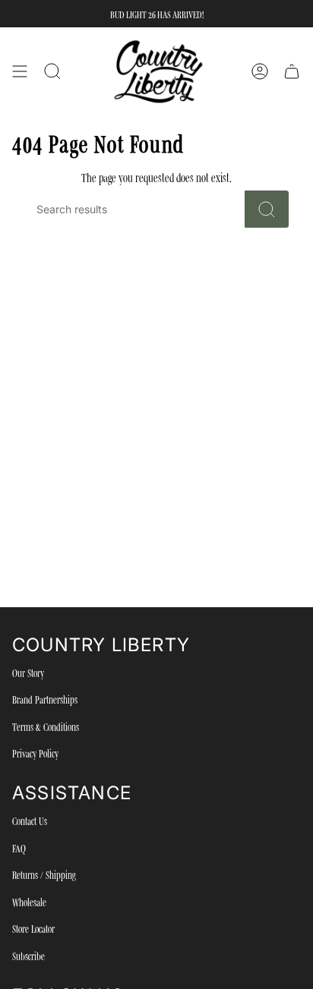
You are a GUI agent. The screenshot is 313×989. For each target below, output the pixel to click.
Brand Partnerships (44, 699)
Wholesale (29, 902)
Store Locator (33, 928)
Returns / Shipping (44, 874)
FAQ (19, 848)
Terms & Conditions (45, 726)
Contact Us (29, 820)
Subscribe (28, 955)
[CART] (292, 71)
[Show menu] (20, 71)
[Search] (267, 209)
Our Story (28, 672)
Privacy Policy (35, 753)
